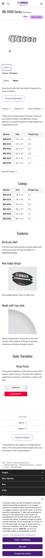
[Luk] (42, 499)
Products (39, 465)
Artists (4, 490)
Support (21, 428)
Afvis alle (22, 547)
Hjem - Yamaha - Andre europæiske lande (15, 463)
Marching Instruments (27, 465)
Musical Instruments (10, 465)
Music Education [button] (8, 478)
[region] (22, 527)
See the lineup (8, 171)
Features (18, 108)
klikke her (22, 528)
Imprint (5, 535)
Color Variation (34, 108)
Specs (21, 422)
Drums (6, 467)
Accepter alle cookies (22, 553)
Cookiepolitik (30, 535)
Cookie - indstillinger (22, 540)
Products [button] (5, 472)
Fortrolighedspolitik (16, 535)
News (4, 484)
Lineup (5, 108)
